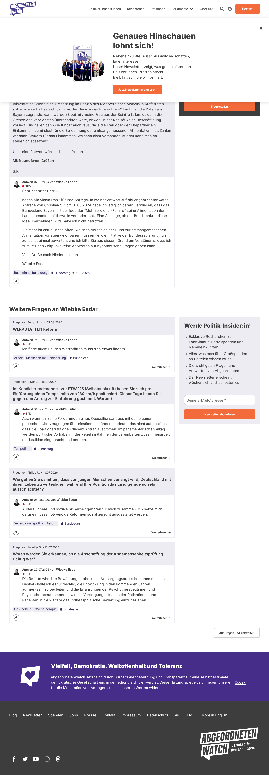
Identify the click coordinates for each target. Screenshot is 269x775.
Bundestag (81, 358)
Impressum (131, 715)
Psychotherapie (45, 609)
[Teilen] (16, 281)
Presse (90, 715)
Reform (51, 523)
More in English (214, 715)
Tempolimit (22, 449)
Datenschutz (158, 715)
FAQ (190, 715)
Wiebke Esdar (66, 182)
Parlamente (180, 9)
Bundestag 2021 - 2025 (72, 273)
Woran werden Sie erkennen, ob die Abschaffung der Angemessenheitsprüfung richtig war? (88, 556)
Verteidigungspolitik (28, 523)
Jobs (74, 715)
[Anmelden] (229, 8)
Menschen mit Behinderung (46, 358)
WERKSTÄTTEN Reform (35, 329)
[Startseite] (23, 9)
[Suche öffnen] (222, 8)
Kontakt (109, 715)
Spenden (55, 715)
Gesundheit (22, 609)
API (178, 715)
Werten (142, 688)
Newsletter (32, 715)
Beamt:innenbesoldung (31, 273)
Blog (13, 715)
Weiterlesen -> (161, 366)
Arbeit (18, 358)
